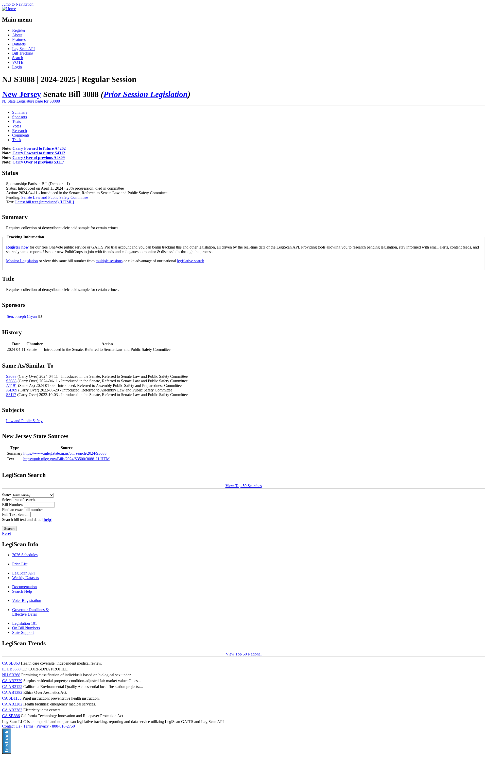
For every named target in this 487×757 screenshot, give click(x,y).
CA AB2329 (12, 681)
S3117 (11, 394)
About (17, 35)
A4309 (11, 390)
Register (18, 30)
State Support (23, 632)
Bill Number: (13, 504)
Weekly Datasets (25, 577)
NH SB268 (11, 675)
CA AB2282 (12, 704)
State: (7, 495)
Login (17, 67)
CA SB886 (11, 716)
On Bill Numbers (26, 628)
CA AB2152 (12, 686)
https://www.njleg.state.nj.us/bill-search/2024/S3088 (65, 453)
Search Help (22, 591)
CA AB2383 (12, 710)
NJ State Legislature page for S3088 (31, 101)
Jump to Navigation (17, 4)
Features (19, 39)
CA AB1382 (12, 692)
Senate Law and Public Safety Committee (54, 197)
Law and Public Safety (24, 421)
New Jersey (21, 94)
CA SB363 (11, 663)
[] (47, 519)
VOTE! (18, 62)
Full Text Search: (16, 514)
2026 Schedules (25, 555)
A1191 (11, 385)
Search (17, 58)
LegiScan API (23, 48)
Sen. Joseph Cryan (22, 316)
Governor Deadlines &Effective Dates (30, 611)
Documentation (24, 587)
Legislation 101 (24, 623)
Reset (6, 533)
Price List (19, 564)
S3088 (11, 376)
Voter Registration (26, 600)
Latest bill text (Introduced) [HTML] (44, 202)
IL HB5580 (11, 669)
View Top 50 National (244, 654)
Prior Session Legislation (145, 94)
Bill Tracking (22, 53)
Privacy (43, 726)
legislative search (190, 261)
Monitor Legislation (22, 261)
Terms (28, 726)
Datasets (19, 44)
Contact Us (11, 726)
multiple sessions (109, 261)
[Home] (9, 9)
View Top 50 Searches (243, 486)
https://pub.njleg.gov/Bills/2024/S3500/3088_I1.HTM (66, 459)
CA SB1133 (12, 698)
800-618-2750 (63, 726)
